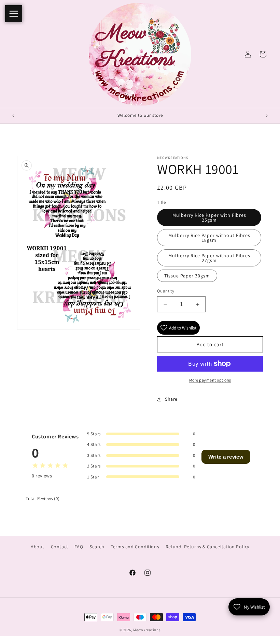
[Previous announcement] (13, 115)
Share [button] (171, 399)
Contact (59, 547)
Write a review (225, 457)
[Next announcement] (266, 115)
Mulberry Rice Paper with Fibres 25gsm (209, 217)
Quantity (165, 291)
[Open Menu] (13, 13)
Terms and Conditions (135, 547)
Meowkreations (146, 629)
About (37, 547)
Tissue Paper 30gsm (187, 276)
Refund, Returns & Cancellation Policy (207, 547)
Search (96, 547)
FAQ (78, 547)
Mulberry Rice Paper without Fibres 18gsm (209, 237)
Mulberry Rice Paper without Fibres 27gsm (209, 257)
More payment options (210, 380)
